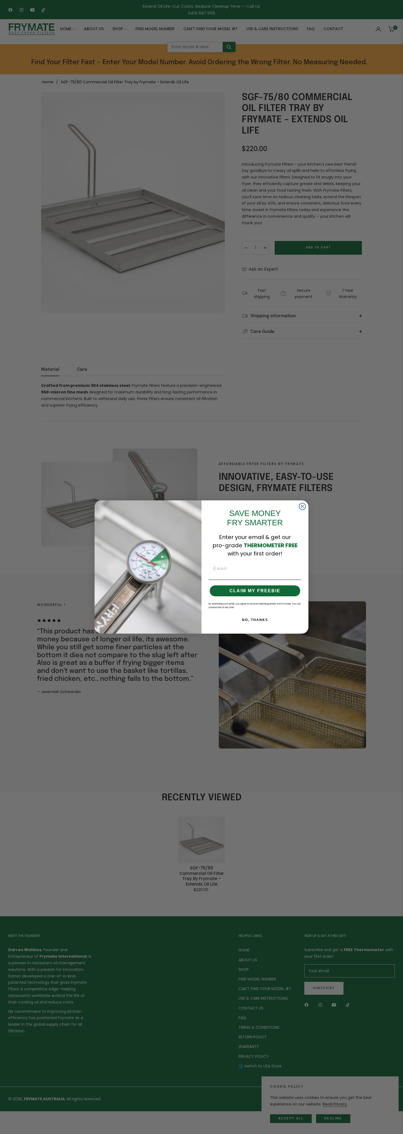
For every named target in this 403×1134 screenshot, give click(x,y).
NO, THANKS (255, 620)
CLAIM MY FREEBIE (254, 590)
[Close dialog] (302, 506)
